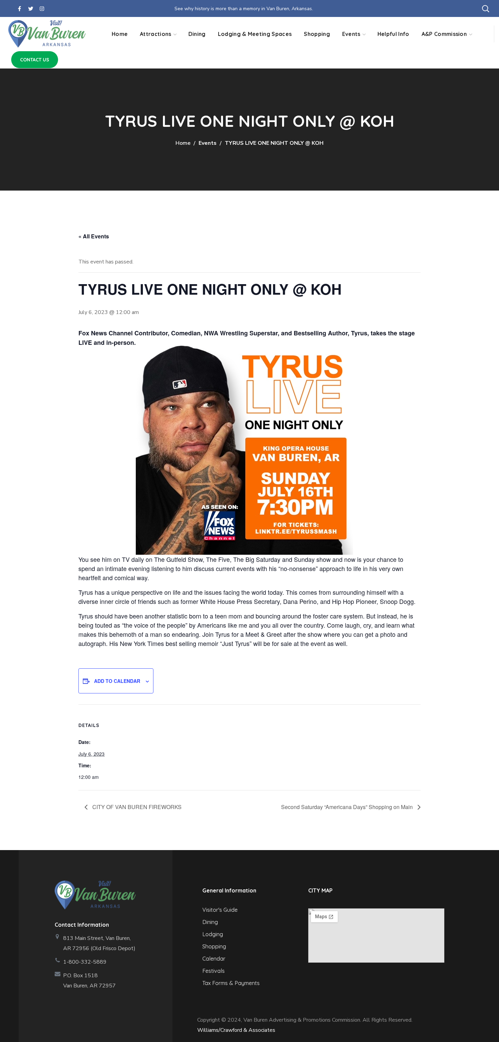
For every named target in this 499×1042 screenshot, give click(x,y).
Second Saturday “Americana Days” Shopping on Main (347, 807)
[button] (485, 8)
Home (182, 143)
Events (208, 143)
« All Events (93, 236)
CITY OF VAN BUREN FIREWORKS (136, 807)
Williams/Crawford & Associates (236, 1030)
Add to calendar (117, 680)
